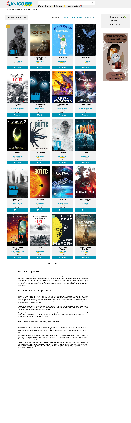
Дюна (17, 57)
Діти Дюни (62, 152)
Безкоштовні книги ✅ (118, 17)
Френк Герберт (17, 61)
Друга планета (63, 105)
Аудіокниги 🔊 (115, 21)
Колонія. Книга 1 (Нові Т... (40, 58)
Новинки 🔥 (49, 6)
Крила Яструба (85, 200)
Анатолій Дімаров (62, 108)
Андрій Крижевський (85, 108)
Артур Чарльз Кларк (17, 251)
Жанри (40, 6)
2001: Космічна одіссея (17, 248)
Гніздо (40, 247)
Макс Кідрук (40, 61)
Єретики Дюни (17, 200)
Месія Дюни (85, 57)
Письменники (115, 24)
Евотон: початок (85, 105)
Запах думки (62, 57)
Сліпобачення (40, 152)
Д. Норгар (85, 203)
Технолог (62, 200)
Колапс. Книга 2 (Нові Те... (85, 248)
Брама (85, 152)
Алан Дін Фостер (17, 156)
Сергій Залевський (63, 203)
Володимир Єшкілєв (17, 108)
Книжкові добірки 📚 (75, 6)
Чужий (17, 152)
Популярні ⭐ (61, 6)
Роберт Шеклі (62, 61)
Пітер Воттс (40, 156)
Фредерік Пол (85, 156)
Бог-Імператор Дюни (40, 105)
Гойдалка (17, 105)
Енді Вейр (62, 251)
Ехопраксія (40, 200)
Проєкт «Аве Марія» (62, 248)
